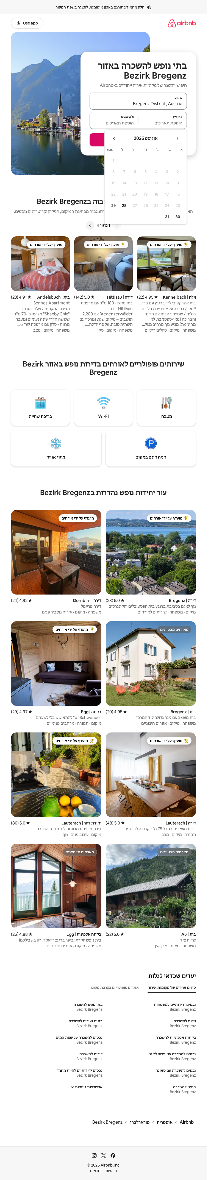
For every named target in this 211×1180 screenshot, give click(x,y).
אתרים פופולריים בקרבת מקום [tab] (115, 987)
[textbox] (163, 123)
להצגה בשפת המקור (72, 7)
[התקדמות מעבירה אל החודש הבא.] (114, 138)
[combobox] (138, 103)
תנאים (95, 1170)
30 (178, 216)
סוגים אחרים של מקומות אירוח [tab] (172, 987)
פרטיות (111, 1170)
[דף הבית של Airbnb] (182, 23)
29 (113, 205)
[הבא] (90, 225)
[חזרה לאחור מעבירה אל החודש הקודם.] (177, 138)
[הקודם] (116, 225)
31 (167, 216)
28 (124, 205)
